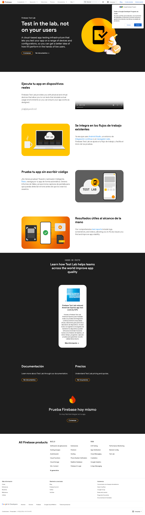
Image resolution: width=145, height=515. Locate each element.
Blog (121, 2)
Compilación (20, 2)
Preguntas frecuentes (103, 495)
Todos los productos (65, 504)
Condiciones (5, 511)
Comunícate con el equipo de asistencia (108, 484)
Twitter (51, 489)
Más (71, 2)
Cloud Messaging (96, 454)
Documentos (61, 2)
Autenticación (54, 454)
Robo (23, 181)
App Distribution (96, 450)
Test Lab (112, 454)
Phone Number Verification (79, 458)
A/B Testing (94, 446)
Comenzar (27, 53)
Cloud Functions (55, 458)
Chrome (31, 504)
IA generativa (54, 470)
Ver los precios (82, 380)
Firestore (73, 450)
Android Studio (95, 136)
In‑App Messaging (96, 466)
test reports (97, 229)
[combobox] (91, 2)
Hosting (73, 454)
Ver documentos (42, 53)
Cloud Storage (54, 462)
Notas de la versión (102, 492)
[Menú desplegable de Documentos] (67, 2)
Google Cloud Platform (50, 504)
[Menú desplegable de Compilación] (26, 2)
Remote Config (114, 450)
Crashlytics (94, 458)
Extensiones (74, 446)
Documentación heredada (104, 498)
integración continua (83, 139)
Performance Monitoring (116, 446)
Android (23, 504)
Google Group (101, 489)
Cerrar (129, 25)
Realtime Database (76, 462)
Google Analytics (96, 462)
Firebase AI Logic (76, 466)
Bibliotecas (5, 492)
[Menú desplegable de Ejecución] (37, 2)
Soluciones (44, 2)
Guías (3, 484)
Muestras (4, 489)
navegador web (103, 139)
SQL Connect (54, 466)
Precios (52, 2)
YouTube (52, 492)
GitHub (4, 495)
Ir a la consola (129, 2)
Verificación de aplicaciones (58, 446)
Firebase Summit (54, 487)
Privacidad (13, 511)
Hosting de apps (55, 450)
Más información (72, 343)
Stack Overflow (101, 487)
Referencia (5, 487)
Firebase (38, 504)
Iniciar (138, 25)
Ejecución (32, 2)
